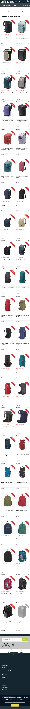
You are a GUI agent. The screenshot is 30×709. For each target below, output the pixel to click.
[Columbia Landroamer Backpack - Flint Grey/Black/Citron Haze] (7, 54)
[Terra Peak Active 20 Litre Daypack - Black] (22, 472)
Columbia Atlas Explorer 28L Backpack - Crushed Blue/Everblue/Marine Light (22, 38)
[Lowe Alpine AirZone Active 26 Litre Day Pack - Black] (7, 416)
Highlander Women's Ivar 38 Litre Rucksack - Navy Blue (6, 455)
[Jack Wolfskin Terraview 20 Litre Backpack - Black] (7, 249)
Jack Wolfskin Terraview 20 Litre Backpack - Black (6, 260)
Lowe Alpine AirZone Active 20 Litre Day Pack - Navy (22, 344)
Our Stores (4, 692)
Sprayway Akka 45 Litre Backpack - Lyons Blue (22, 288)
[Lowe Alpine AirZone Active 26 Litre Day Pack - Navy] (22, 416)
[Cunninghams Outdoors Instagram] (13, 645)
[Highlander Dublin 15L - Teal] (22, 527)
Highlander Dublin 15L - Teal (20, 538)
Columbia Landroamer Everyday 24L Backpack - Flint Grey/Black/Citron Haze (21, 93)
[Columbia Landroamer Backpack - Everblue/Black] (22, 611)
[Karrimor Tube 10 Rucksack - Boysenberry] (7, 583)
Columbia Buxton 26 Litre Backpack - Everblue (7, 177)
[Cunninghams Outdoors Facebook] (4, 645)
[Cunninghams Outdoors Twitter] (8, 645)
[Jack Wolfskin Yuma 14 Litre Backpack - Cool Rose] (22, 166)
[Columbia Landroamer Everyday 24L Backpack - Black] (22, 110)
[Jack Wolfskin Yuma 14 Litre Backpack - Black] (22, 193)
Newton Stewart (5, 687)
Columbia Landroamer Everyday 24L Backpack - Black (21, 121)
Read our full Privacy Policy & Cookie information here (15, 702)
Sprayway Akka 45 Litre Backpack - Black (7, 287)
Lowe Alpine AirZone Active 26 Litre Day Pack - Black (7, 427)
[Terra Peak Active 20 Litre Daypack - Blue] (7, 472)
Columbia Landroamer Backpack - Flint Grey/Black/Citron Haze (7, 65)
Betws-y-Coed (4, 689)
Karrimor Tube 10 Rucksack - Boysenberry (7, 593)
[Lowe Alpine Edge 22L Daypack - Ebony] (7, 26)
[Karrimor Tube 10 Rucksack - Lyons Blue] (22, 555)
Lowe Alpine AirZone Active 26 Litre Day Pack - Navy (22, 427)
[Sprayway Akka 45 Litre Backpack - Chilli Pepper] (7, 305)
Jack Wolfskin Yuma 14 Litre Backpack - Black (22, 205)
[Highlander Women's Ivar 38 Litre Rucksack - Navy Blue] (7, 444)
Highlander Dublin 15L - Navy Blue (6, 538)
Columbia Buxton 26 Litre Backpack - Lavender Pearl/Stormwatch (21, 149)
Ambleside (4, 685)
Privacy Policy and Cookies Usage (8, 670)
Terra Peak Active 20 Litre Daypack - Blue (7, 482)
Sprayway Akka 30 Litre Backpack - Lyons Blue (22, 372)
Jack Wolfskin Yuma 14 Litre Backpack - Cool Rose (22, 177)
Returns (3, 667)
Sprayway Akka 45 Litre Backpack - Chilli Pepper (7, 316)
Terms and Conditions (6, 669)
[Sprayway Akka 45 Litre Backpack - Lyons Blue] (22, 277)
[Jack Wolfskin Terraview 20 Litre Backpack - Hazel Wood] (22, 221)
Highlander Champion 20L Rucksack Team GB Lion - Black (7, 622)
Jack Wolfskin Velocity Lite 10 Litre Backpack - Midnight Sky (21, 260)
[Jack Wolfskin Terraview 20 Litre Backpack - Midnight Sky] (7, 221)
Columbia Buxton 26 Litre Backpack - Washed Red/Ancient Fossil (7, 149)
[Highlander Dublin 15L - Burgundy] (22, 500)
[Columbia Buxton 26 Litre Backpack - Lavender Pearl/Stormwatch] (22, 138)
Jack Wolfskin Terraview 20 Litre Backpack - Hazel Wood (21, 233)
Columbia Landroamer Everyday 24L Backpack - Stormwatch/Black (7, 121)
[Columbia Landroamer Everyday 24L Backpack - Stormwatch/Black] (7, 110)
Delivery (3, 663)
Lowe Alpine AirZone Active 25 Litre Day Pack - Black (22, 400)
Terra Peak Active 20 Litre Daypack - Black (21, 483)
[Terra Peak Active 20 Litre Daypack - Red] (22, 444)
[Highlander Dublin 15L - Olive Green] (7, 500)
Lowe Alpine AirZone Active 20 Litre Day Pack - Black (7, 344)
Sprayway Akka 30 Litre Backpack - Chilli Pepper (7, 400)
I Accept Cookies (15, 705)
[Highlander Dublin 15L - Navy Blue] (7, 527)
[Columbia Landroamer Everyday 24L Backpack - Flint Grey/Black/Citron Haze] (22, 82)
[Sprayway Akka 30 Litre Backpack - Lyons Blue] (22, 360)
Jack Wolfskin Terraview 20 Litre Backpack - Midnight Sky (6, 233)
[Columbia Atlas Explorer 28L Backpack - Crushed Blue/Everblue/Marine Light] (22, 26)
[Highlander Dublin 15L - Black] (7, 555)
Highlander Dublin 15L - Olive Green (7, 510)
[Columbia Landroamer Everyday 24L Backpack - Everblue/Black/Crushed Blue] (7, 82)
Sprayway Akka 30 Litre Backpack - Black (7, 371)
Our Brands (4, 679)
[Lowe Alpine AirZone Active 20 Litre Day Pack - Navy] (22, 333)
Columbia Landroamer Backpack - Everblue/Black (21, 622)
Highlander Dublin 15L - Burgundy (21, 510)
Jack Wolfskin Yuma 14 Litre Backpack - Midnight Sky (7, 205)
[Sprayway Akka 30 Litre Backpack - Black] (7, 360)
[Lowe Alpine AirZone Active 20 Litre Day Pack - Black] (7, 333)
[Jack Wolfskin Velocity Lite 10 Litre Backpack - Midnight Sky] (22, 249)
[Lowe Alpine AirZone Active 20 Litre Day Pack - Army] (22, 305)
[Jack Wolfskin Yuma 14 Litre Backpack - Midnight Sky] (7, 193)
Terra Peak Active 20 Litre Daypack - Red (22, 454)
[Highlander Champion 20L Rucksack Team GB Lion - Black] (7, 611)
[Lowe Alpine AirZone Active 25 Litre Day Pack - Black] (22, 388)
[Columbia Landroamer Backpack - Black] (22, 54)
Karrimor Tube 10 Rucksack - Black (21, 593)
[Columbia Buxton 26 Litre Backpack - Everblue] (7, 166)
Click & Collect (5, 665)
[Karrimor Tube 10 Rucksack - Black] (22, 583)
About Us (3, 677)
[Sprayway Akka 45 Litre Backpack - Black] (7, 277)
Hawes (3, 691)
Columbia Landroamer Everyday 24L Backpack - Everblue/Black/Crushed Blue (7, 93)
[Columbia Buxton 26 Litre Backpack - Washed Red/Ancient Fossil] (7, 138)
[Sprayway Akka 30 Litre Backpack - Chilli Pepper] (7, 388)
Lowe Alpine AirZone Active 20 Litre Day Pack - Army (22, 316)
